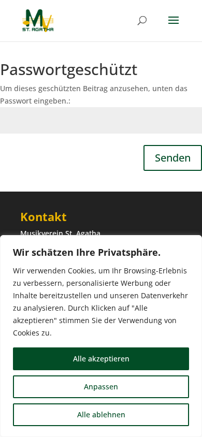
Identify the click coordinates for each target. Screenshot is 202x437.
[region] (101, 336)
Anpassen (101, 386)
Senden (173, 158)
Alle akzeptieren (101, 358)
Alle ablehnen (101, 414)
